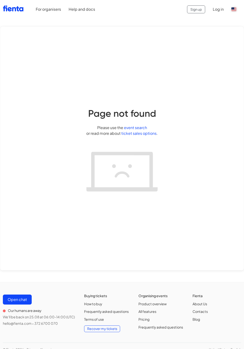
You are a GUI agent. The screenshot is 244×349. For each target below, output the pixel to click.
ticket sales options (139, 133)
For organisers (48, 9)
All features (147, 311)
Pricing (144, 319)
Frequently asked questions (106, 311)
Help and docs (82, 9)
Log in (218, 9)
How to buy (93, 304)
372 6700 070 (46, 323)
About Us (200, 304)
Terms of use (94, 319)
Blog (196, 319)
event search (135, 127)
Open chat (17, 299)
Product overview (152, 304)
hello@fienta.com (17, 323)
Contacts (200, 311)
